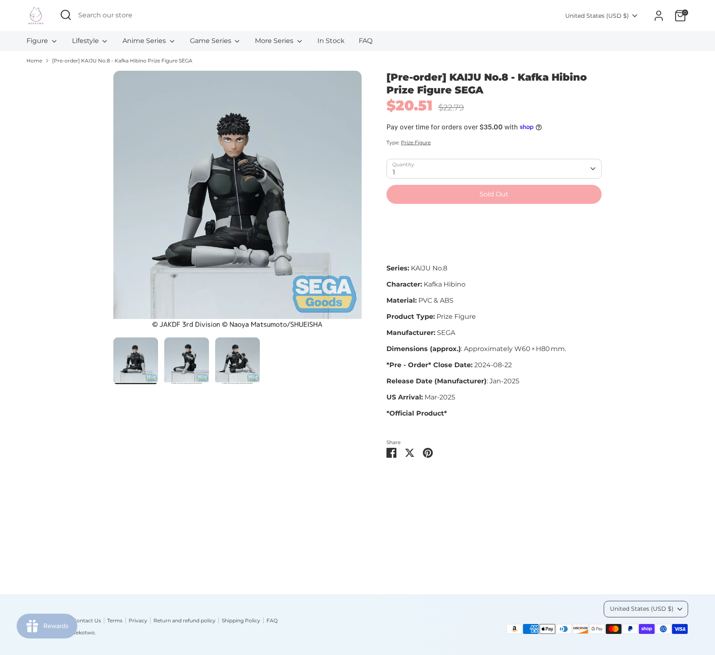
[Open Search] (66, 15)
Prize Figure (416, 142)
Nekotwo (83, 632)
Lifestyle (86, 41)
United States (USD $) (597, 15)
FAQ (365, 41)
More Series (275, 41)
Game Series (211, 41)
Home (34, 60)
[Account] (658, 15)
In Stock (331, 41)
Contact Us (87, 620)
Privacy (138, 620)
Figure (38, 41)
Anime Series (145, 41)
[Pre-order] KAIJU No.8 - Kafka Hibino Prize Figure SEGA (122, 60)
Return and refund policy (185, 620)
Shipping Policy (241, 620)
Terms (114, 620)
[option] (237, 204)
